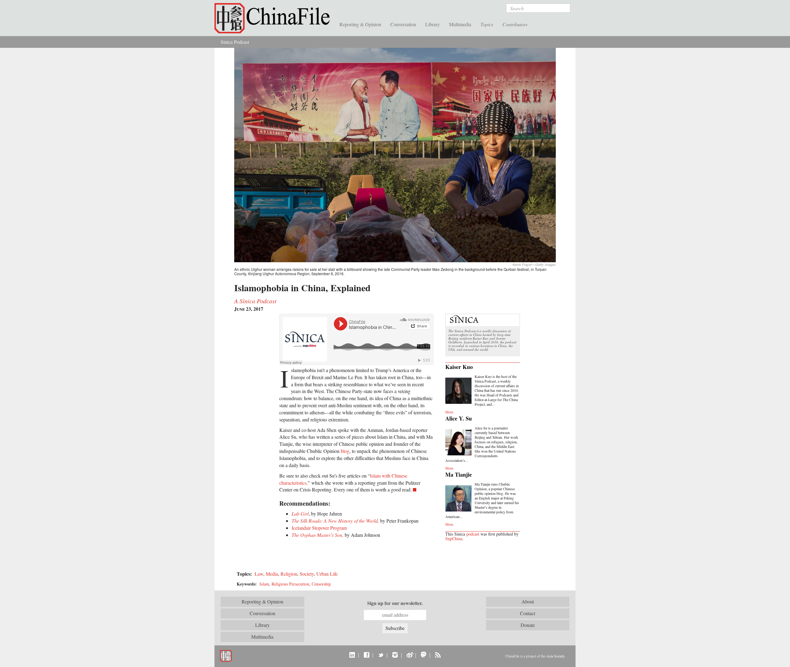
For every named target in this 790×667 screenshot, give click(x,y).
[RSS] (438, 654)
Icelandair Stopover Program (319, 527)
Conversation (403, 24)
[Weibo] (409, 654)
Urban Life (327, 573)
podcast (472, 534)
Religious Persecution (290, 584)
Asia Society (555, 655)
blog (345, 451)
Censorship (321, 584)
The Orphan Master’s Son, (317, 535)
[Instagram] (395, 654)
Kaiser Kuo (459, 367)
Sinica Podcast (235, 42)
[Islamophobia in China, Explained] (395, 154)
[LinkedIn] (352, 654)
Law (259, 573)
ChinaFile (274, 18)
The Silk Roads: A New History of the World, (335, 520)
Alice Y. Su (458, 418)
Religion (289, 573)
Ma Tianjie (458, 474)
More (449, 411)
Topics (486, 24)
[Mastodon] (423, 654)
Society (307, 573)
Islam (264, 584)
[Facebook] (366, 654)
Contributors (514, 24)
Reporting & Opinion (360, 24)
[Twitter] (381, 654)
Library (432, 24)
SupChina (453, 538)
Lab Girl (300, 513)
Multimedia (460, 24)
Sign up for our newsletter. (395, 603)
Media (272, 573)
